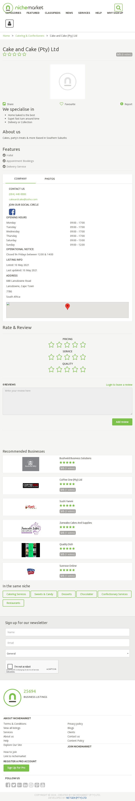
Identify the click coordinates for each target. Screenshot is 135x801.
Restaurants (13, 603)
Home (6, 35)
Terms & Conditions (15, 723)
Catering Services (16, 594)
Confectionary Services (115, 594)
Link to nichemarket (15, 756)
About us (9, 736)
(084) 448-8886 (17, 194)
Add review (122, 422)
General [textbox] (11, 653)
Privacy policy (75, 723)
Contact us (74, 736)
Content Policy (76, 740)
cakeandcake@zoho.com (23, 199)
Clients (71, 732)
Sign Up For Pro (16, 767)
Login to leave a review (119, 384)
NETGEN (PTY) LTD (76, 797)
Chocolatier (86, 594)
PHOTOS (50, 178)
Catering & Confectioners (29, 35)
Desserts (67, 594)
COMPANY (20, 178)
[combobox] (67, 653)
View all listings (12, 728)
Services (8, 732)
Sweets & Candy (43, 594)
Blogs (71, 728)
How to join (10, 752)
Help (6, 740)
